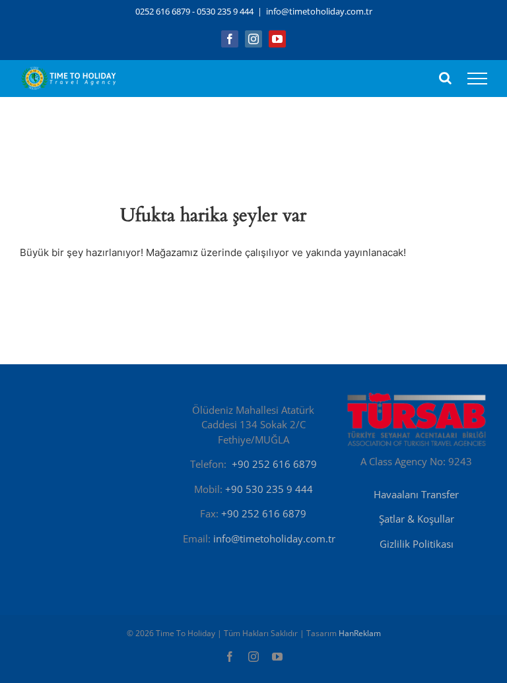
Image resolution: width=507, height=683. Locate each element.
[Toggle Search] (445, 77)
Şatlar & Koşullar (416, 518)
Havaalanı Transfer (416, 494)
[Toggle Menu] (477, 78)
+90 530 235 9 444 (269, 489)
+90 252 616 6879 (274, 464)
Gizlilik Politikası (417, 543)
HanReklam (360, 633)
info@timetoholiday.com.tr (319, 11)
